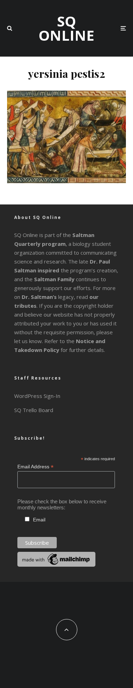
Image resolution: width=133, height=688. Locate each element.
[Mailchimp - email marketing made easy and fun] (56, 565)
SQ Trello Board (33, 410)
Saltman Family (54, 279)
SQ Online (66, 28)
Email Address (35, 466)
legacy (48, 296)
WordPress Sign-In (37, 395)
